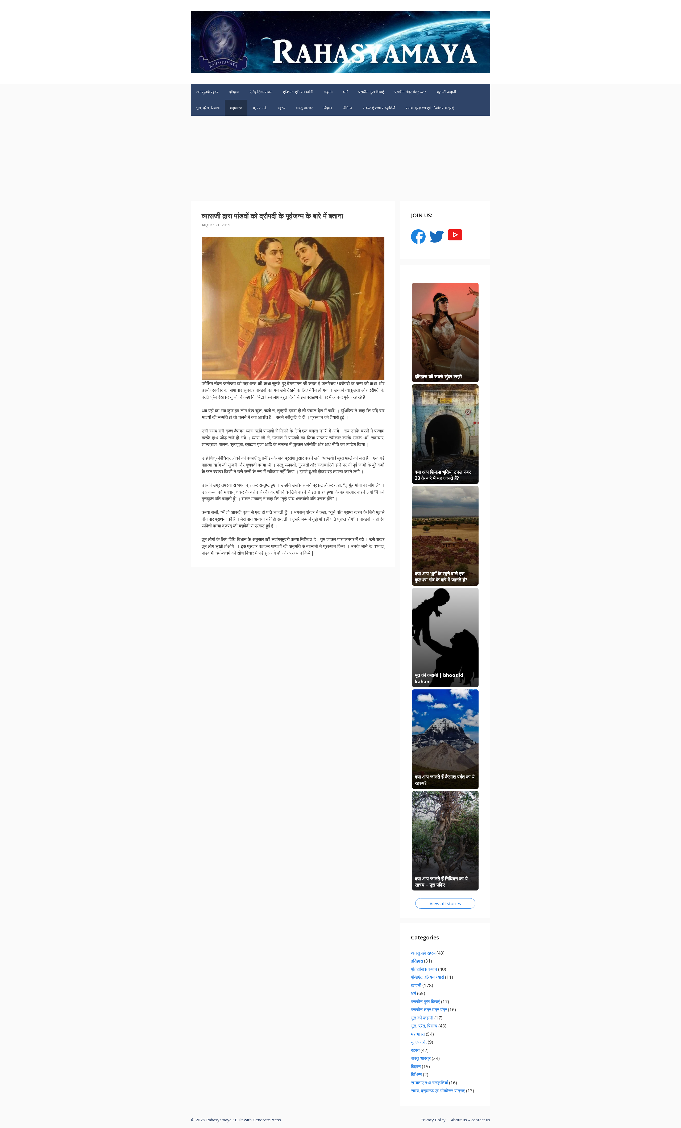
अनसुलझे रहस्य (207, 91)
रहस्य (281, 107)
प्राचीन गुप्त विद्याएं (371, 91)
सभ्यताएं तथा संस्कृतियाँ (379, 107)
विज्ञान (327, 107)
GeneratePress (267, 1119)
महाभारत (236, 107)
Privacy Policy (433, 1119)
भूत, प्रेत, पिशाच (207, 107)
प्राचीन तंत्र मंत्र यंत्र (410, 91)
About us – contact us (470, 1119)
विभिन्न (347, 107)
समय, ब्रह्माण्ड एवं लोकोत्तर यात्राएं (430, 107)
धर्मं (345, 91)
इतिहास (234, 91)
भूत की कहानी (446, 91)
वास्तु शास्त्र (304, 107)
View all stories (445, 903)
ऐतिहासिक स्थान (261, 91)
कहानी (328, 91)
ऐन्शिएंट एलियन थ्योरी (298, 91)
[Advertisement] (340, 155)
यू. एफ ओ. (260, 107)
